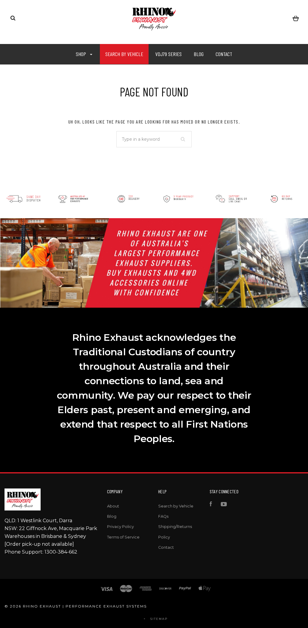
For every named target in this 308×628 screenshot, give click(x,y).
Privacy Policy (120, 526)
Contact (224, 54)
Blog (199, 54)
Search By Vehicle (124, 54)
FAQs (163, 516)
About (113, 506)
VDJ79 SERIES (168, 54)
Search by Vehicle (175, 506)
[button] (51, 199)
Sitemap (159, 618)
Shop (81, 54)
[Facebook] (211, 505)
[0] (296, 18)
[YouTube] (224, 505)
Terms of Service (123, 537)
